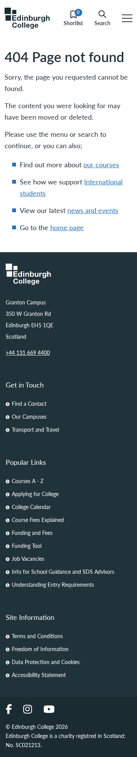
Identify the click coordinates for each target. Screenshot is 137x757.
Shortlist (73, 18)
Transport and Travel (35, 429)
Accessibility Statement (39, 675)
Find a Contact (29, 403)
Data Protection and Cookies (46, 662)
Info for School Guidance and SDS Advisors (63, 571)
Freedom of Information (40, 649)
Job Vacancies (28, 558)
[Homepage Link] (68, 274)
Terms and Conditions (37, 636)
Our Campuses (29, 416)
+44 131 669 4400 (28, 352)
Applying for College (35, 494)
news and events (92, 210)
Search (102, 22)
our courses (101, 164)
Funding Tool (26, 545)
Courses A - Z (27, 481)
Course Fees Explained (38, 519)
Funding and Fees (32, 532)
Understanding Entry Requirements (53, 584)
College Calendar (31, 507)
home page (67, 227)
